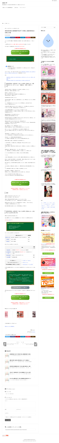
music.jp (7, 241)
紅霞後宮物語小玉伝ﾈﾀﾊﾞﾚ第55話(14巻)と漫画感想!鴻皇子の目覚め (20, 354)
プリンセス (8, 23)
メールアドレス (18, 409)
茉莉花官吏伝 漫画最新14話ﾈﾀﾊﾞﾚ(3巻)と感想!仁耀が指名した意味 (20, 366)
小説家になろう (44, 207)
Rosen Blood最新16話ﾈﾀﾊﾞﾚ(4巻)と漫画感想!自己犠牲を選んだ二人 (20, 378)
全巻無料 (53, 204)
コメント (6, 400)
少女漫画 (48, 207)
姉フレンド (52, 205)
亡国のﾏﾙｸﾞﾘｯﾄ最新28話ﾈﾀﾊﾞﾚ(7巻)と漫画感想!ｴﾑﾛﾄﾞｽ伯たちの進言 (20, 372)
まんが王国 (8, 257)
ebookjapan (42, 267)
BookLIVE (42, 288)
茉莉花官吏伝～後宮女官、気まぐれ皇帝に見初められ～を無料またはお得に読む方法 (18, 80)
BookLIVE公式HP (48, 297)
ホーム (4, 23)
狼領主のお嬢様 (53, 207)
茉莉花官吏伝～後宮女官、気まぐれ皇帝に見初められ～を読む (20, 52)
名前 (6, 409)
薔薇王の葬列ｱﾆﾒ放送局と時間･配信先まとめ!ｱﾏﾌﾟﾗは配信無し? (19, 360)
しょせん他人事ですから (47, 204)
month (51, 202)
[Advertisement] (29, 15)
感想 (7, 79)
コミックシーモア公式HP (48, 253)
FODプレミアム (7, 237)
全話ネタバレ (43, 205)
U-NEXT (18, 46)
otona (54, 202)
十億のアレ (48, 205)
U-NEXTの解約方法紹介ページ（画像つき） (20, 287)
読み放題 (43, 208)
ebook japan (8, 255)
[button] (5, 314)
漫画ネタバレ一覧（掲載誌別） (10, 326)
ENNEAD (45, 202)
